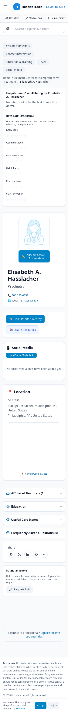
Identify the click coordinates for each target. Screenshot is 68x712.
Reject (53, 705)
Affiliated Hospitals (18, 46)
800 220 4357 (20, 295)
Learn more (18, 708)
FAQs (43, 62)
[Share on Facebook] (11, 554)
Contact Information (18, 54)
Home (6, 78)
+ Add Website (31, 300)
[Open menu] (5, 7)
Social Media (14, 69)
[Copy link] (44, 554)
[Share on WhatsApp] (36, 554)
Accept (40, 705)
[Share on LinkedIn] (27, 554)
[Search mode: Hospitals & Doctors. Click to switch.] (7, 28)
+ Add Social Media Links (21, 355)
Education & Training (19, 62)
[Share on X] (19, 554)
